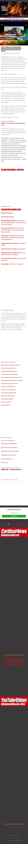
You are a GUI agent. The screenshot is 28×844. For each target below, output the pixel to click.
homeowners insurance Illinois (9, 447)
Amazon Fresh (21, 18)
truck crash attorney (6, 402)
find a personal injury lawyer (8, 368)
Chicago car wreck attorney (8, 386)
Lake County (14, 479)
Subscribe (14, 516)
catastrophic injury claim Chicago (9, 383)
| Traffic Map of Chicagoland (12, 264)
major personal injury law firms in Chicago (12, 380)
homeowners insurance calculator (10, 451)
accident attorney (5, 405)
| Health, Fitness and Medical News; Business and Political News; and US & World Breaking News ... (12, 237)
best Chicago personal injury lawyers (10, 365)
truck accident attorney (7, 399)
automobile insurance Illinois (8, 455)
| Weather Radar (13, 249)
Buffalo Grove (7, 479)
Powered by (11, 520)
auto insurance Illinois (6, 459)
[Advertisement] (14, 188)
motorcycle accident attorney (8, 392)
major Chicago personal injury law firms (11, 377)
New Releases (13, 18)
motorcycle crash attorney (8, 395)
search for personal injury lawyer (9, 374)
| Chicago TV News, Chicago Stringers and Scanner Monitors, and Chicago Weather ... (12, 230)
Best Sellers (6, 18)
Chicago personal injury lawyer (9, 371)
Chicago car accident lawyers (8, 389)
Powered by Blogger (14, 835)
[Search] (26, 25)
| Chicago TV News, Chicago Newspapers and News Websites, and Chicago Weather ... (14, 222)
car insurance (4, 462)
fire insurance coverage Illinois (9, 443)
